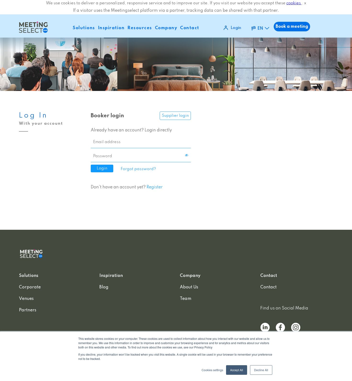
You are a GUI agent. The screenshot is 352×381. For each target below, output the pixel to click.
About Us (189, 287)
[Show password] (187, 155)
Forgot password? (138, 169)
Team (185, 299)
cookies (294, 3)
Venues (26, 299)
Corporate (30, 287)
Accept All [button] (236, 370)
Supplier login (175, 116)
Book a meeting (292, 26)
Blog (103, 287)
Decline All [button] (261, 370)
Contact (268, 287)
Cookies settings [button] (212, 370)
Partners (27, 310)
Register (155, 187)
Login (236, 28)
